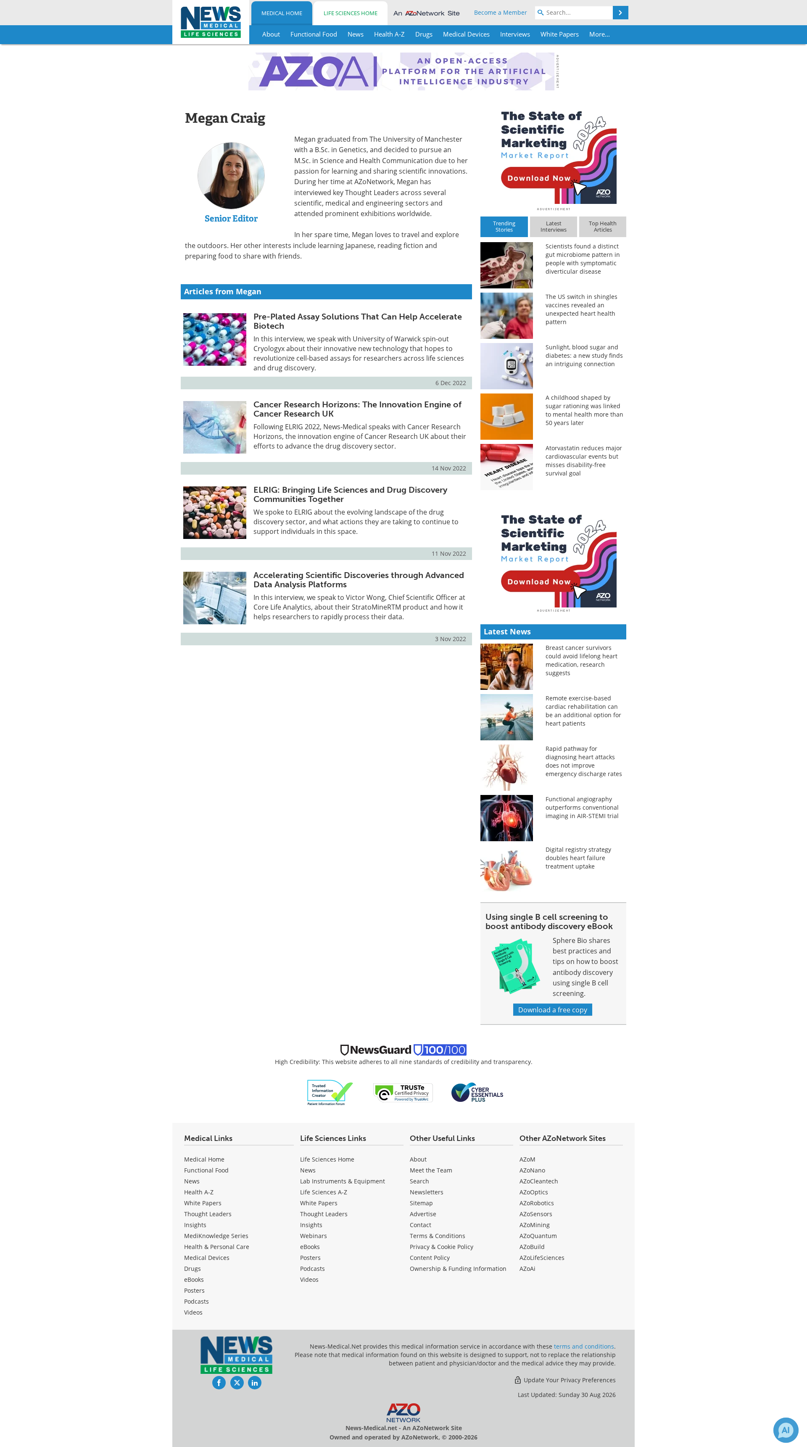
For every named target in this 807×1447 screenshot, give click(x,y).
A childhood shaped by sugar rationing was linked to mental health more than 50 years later (584, 410)
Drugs (192, 1269)
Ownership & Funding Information (458, 1269)
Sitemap (421, 1203)
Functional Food (206, 1170)
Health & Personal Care (216, 1247)
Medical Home (281, 13)
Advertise (423, 1214)
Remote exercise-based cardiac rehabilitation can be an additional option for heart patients (583, 710)
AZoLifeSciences (542, 1258)
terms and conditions (584, 1346)
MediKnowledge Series (216, 1236)
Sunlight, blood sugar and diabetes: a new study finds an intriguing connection (584, 355)
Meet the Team (431, 1170)
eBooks (194, 1279)
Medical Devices (206, 1258)
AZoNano (532, 1170)
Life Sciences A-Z (323, 1192)
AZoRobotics (537, 1203)
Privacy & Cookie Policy (441, 1247)
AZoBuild (532, 1247)
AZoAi (527, 1269)
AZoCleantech (539, 1181)
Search (419, 1181)
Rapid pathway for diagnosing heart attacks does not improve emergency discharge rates (584, 761)
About (418, 1159)
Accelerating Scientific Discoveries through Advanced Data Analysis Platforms (358, 579)
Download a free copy (552, 1009)
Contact (420, 1225)
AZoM (527, 1159)
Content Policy (430, 1258)
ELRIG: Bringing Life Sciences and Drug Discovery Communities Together (350, 494)
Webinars (313, 1236)
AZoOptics (534, 1192)
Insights (195, 1225)
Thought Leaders (208, 1214)
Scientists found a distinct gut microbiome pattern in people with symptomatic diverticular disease (583, 258)
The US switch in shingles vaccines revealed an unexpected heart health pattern (581, 309)
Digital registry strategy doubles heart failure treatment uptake (578, 857)
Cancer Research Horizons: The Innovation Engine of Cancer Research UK (357, 409)
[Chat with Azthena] (786, 1430)
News (192, 1181)
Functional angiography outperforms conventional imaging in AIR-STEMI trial (582, 807)
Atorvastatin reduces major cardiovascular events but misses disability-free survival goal (584, 460)
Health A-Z (199, 1192)
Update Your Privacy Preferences (569, 1380)
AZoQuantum (538, 1236)
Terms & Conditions (437, 1236)
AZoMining (535, 1225)
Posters (194, 1290)
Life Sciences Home (350, 13)
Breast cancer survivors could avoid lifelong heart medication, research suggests (581, 660)
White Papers (203, 1203)
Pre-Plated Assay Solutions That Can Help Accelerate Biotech (357, 321)
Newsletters (426, 1192)
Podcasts (196, 1301)
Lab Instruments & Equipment (342, 1181)
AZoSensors (536, 1214)
